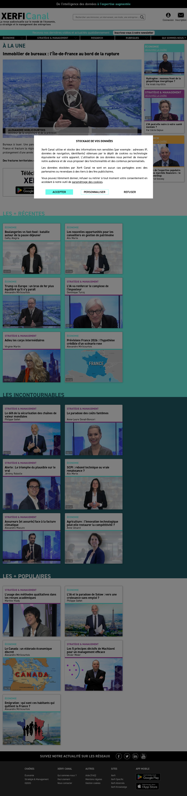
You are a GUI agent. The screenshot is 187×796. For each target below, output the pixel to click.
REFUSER (130, 192)
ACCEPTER (59, 192)
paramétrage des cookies (87, 182)
